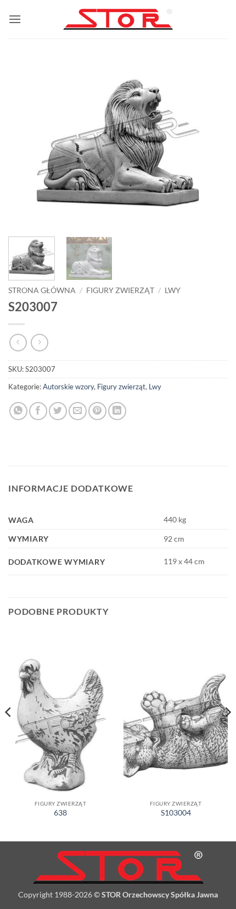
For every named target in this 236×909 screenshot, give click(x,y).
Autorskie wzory (68, 386)
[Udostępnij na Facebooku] (38, 411)
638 (60, 812)
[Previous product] (39, 342)
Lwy (173, 290)
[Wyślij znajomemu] (78, 411)
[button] (14, 18)
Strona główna (42, 290)
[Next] (210, 142)
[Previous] (26, 142)
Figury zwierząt (120, 290)
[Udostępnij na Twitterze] (58, 411)
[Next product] (17, 342)
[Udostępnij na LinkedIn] (117, 411)
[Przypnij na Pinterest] (97, 411)
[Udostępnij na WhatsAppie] (18, 411)
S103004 (176, 812)
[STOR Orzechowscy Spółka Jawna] (118, 19)
